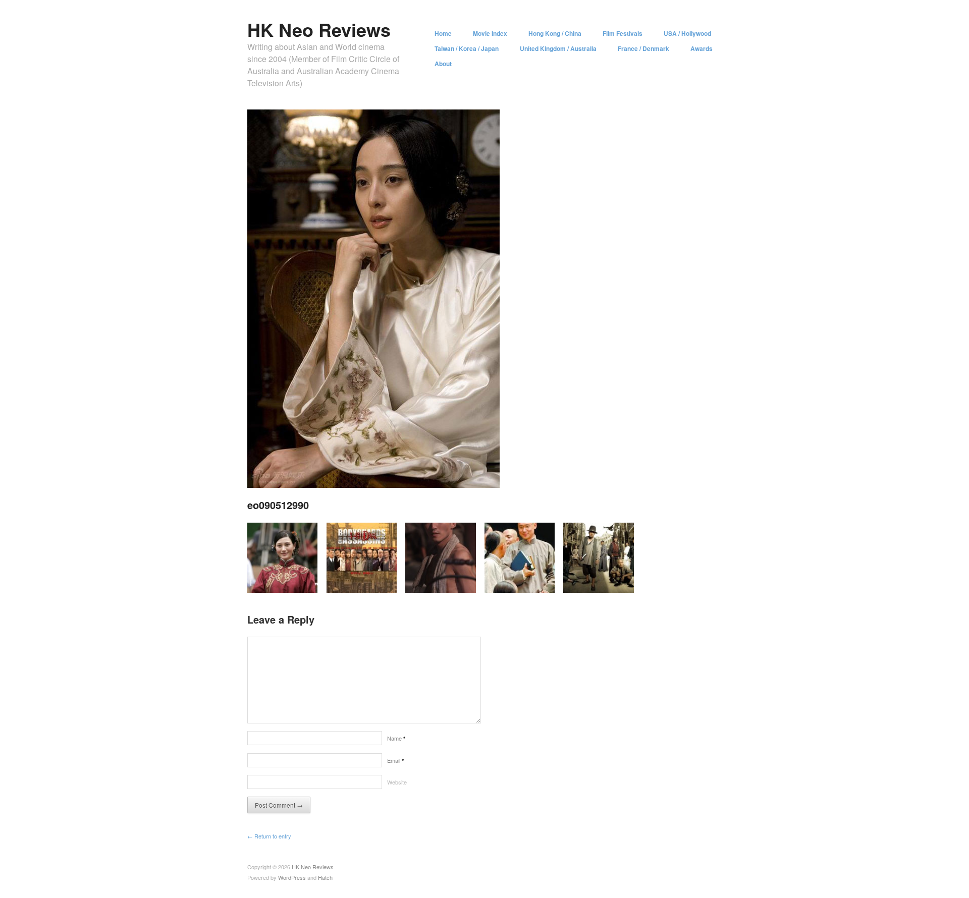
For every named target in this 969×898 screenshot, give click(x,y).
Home (443, 33)
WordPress (292, 877)
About (443, 64)
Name (396, 738)
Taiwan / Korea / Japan (467, 48)
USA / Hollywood (687, 33)
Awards (701, 48)
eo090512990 (278, 504)
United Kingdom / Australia (558, 48)
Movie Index (490, 33)
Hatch (325, 877)
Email (395, 760)
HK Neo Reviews (319, 29)
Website (397, 782)
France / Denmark (643, 48)
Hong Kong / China (554, 33)
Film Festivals (622, 33)
